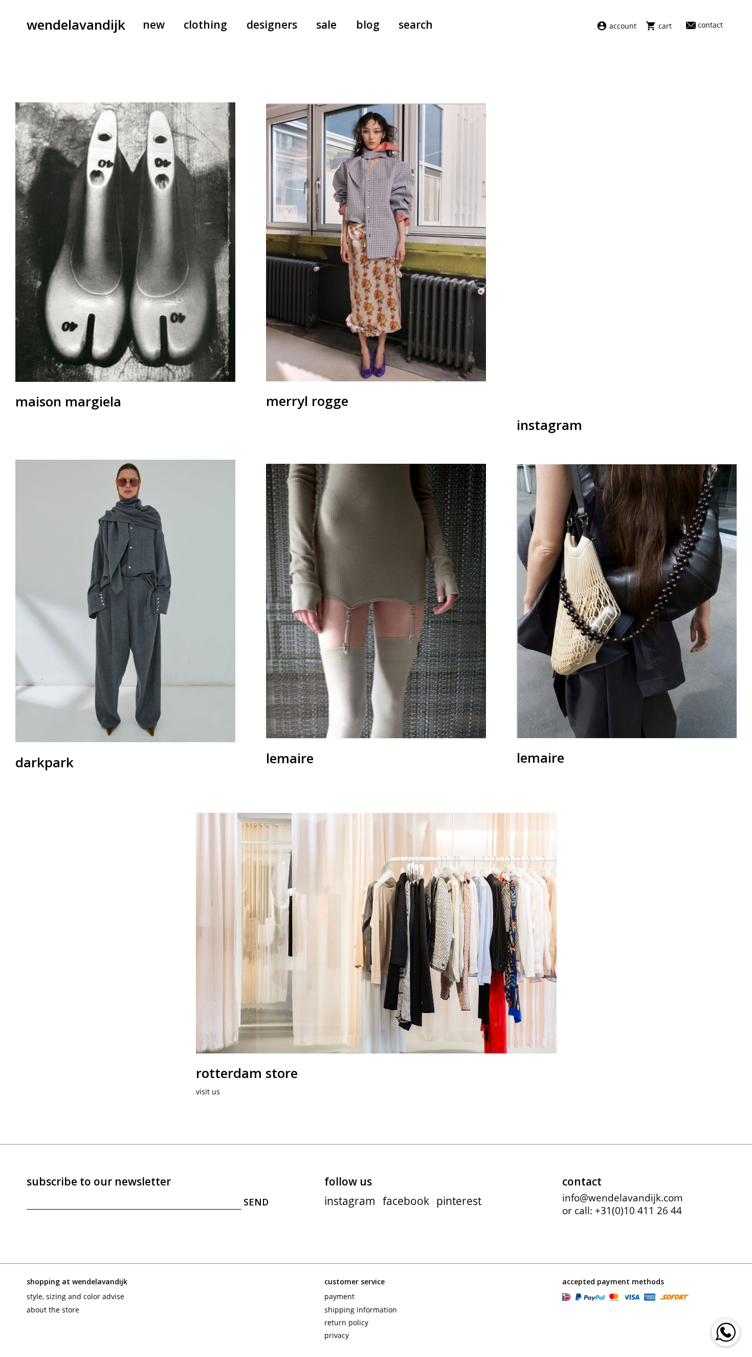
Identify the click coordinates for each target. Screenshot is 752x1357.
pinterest (458, 1201)
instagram (349, 1201)
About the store (53, 1310)
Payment (339, 1296)
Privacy (336, 1335)
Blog (368, 24)
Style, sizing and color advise (75, 1296)
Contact (710, 25)
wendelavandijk (76, 24)
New (154, 24)
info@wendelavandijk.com (622, 1197)
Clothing (205, 24)
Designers (272, 24)
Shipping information (360, 1310)
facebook (406, 1201)
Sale (326, 24)
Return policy (346, 1322)
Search (416, 24)
